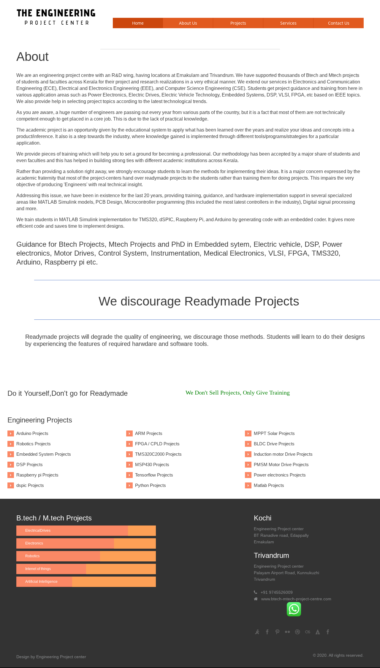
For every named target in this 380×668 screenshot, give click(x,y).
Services (288, 23)
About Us (188, 23)
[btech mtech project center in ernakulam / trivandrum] (56, 16)
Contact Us (338, 23)
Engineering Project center (61, 656)
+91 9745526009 (277, 592)
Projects (238, 23)
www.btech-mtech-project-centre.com (296, 598)
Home (138, 23)
